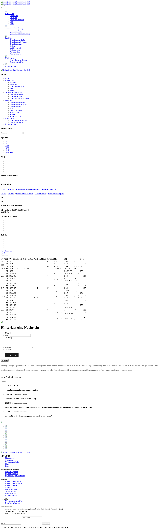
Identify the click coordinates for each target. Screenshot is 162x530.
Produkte (8, 38)
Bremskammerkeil (16, 44)
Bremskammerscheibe (17, 40)
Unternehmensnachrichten (19, 60)
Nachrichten (9, 58)
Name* (7, 333)
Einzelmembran (35, 189)
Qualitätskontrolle (16, 32)
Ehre (11, 22)
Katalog (3, 253)
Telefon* (8, 338)
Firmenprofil (14, 16)
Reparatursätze (15, 52)
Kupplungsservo (15, 54)
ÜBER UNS (9, 14)
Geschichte (13, 18)
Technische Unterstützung (14, 28)
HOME (8, 78)
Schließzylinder (15, 50)
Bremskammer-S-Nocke (18, 42)
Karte (12, 24)
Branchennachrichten (17, 62)
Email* (7, 335)
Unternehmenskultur (17, 20)
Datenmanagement (16, 30)
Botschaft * (9, 347)
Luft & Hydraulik (16, 48)
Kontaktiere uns (10, 66)
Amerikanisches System (49, 189)
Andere (12, 46)
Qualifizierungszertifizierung (20, 34)
